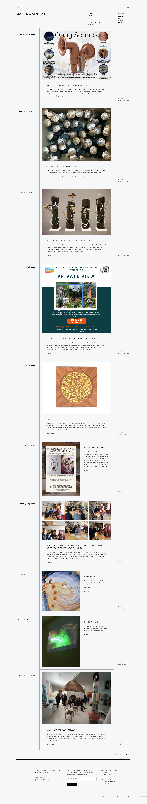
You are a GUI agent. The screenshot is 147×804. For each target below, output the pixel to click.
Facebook (121, 13)
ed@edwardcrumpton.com (42, 780)
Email (120, 22)
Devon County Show (94, 448)
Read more (50, 100)
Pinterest (121, 16)
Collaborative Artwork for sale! (63, 166)
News (90, 20)
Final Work (89, 577)
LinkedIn (120, 20)
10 (124, 754)
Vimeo (120, 18)
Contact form (38, 776)
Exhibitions (92, 18)
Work (90, 15)
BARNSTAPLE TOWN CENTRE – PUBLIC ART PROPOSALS (70, 85)
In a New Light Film (93, 622)
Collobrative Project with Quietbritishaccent (69, 241)
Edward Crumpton (124, 100)
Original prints (94, 22)
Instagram (121, 15)
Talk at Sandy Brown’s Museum (61, 730)
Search (128, 7)
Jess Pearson (122, 434)
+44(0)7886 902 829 (39, 778)
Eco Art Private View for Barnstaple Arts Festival (71, 339)
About (90, 13)
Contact (91, 24)
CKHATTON (127, 796)
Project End (52, 419)
